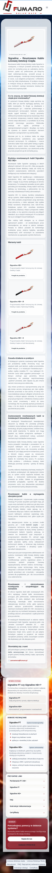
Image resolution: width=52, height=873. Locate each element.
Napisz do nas (26, 839)
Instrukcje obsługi (21, 868)
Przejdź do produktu (18, 275)
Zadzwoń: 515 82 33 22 (27, 845)
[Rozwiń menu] (47, 7)
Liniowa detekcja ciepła (16, 861)
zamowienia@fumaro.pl (18, 660)
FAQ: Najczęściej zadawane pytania (31, 864)
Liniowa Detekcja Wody (36, 861)
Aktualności (11, 864)
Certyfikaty (34, 868)
